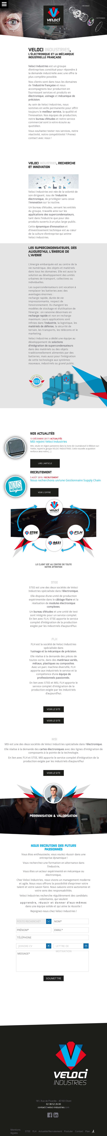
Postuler (68, 1131)
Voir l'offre (44, 492)
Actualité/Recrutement (50, 1131)
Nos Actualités (42, 433)
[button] (53, 709)
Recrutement (41, 472)
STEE (27, 1131)
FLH (34, 1131)
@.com (53, 1107)
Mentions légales (15, 1131)
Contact (79, 1131)
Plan (87, 1131)
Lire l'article (45, 463)
